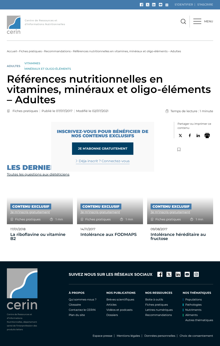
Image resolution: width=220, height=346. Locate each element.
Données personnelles (159, 335)
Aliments (191, 315)
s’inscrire (205, 4)
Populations (193, 299)
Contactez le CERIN (82, 309)
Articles (111, 304)
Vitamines (32, 63)
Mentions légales (128, 335)
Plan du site (77, 315)
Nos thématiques (197, 292)
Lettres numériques (159, 309)
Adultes (13, 66)
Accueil (12, 51)
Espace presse (102, 335)
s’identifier (184, 4)
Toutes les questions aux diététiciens (38, 174)
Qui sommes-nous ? (82, 299)
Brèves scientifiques (120, 299)
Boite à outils (154, 299)
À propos (76, 292)
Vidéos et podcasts (119, 309)
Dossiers (112, 315)
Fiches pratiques (30, 51)
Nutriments (193, 309)
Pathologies (193, 304)
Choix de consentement (196, 335)
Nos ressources (158, 292)
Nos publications (120, 292)
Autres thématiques (199, 320)
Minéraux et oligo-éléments (47, 69)
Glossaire (75, 304)
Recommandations (57, 51)
